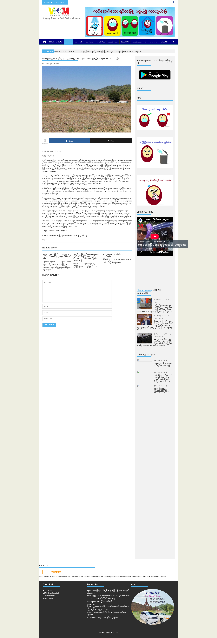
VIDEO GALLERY (145, 212)
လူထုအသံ (153, 42)
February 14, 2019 (161, 316)
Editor (57, 64)
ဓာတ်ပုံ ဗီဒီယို (113, 42)
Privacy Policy (48, 598)
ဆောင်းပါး (78, 42)
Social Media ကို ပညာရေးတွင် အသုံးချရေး (102, 617)
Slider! (140, 88)
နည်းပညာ (89, 42)
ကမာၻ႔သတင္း (146, 354)
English (164, 42)
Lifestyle (101, 42)
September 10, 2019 (162, 334)
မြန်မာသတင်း (48, 240)
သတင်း (68, 42)
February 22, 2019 (161, 299)
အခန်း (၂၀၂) (92, 604)
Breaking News (55, 42)
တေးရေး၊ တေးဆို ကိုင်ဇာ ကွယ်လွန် (99, 601)
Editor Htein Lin (157, 241)
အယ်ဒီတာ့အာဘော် (139, 42)
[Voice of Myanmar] (45, 42)
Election (125, 42)
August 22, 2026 (145, 241)
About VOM (47, 590)
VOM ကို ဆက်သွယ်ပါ (51, 593)
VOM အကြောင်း (49, 596)
